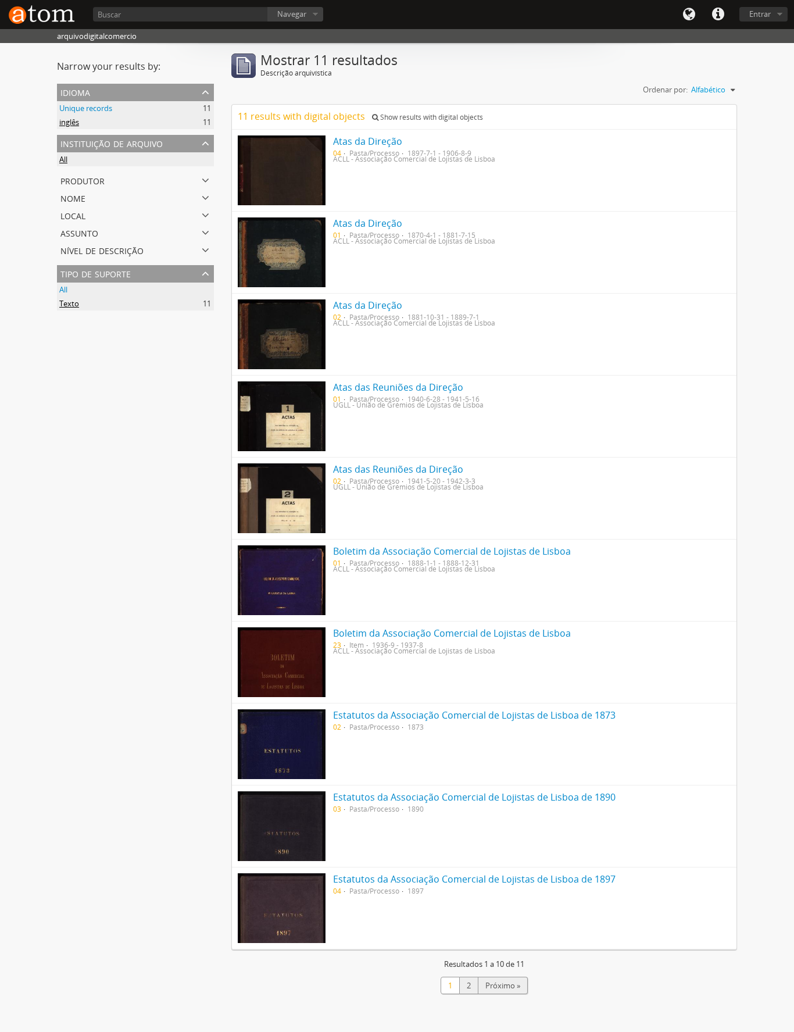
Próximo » (502, 985)
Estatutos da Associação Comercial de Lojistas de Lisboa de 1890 (474, 797)
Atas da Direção (367, 141)
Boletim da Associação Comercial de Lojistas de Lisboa (452, 551)
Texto (69, 303)
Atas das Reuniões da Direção (398, 387)
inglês (69, 122)
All (63, 159)
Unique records (85, 108)
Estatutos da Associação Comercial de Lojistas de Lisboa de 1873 (474, 715)
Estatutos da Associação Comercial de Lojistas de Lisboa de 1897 (474, 879)
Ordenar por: (665, 89)
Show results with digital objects (430, 117)
